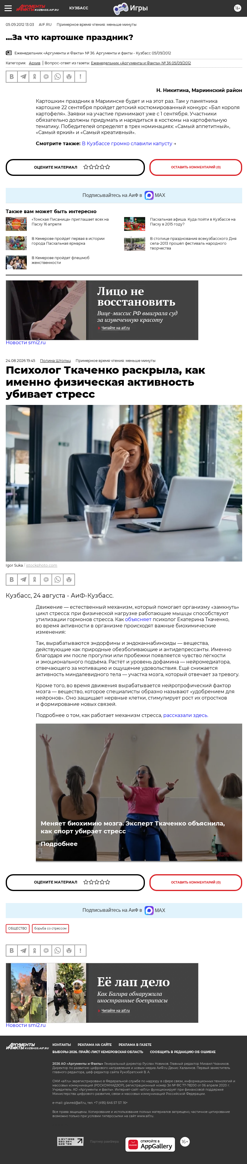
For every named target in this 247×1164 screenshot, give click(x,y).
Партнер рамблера (104, 1141)
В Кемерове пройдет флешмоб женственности (60, 260)
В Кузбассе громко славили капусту (127, 143)
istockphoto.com (41, 565)
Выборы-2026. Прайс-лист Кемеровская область (97, 1052)
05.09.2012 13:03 (20, 24)
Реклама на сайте (95, 1045)
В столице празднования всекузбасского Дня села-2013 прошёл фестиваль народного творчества (193, 243)
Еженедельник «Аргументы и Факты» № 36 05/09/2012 (141, 63)
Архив (34, 63)
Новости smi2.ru (26, 342)
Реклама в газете (135, 1045)
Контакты (61, 1045)
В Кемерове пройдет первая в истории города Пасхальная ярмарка (68, 241)
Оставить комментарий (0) (196, 167)
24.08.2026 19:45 (20, 360)
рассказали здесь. (185, 715)
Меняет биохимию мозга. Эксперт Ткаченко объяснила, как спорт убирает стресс (133, 827)
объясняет (138, 619)
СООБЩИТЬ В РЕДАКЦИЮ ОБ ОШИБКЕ (183, 1052)
